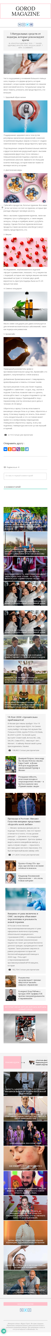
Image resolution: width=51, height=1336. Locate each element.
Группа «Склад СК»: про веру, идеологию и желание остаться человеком (31, 865)
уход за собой (35, 45)
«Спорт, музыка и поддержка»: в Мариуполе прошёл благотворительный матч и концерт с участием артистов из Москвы (25, 551)
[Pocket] (14, 449)
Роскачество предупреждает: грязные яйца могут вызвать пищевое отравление (29, 981)
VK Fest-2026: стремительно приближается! (23, 718)
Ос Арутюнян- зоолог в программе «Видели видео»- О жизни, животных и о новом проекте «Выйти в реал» (25, 1190)
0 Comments (28, 48)
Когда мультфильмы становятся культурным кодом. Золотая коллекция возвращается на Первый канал (24, 704)
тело (30, 43)
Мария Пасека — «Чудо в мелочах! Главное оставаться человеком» (25, 1266)
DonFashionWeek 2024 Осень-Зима (25, 1143)
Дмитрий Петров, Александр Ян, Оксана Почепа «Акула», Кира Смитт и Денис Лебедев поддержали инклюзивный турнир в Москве (25, 525)
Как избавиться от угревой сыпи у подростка (25, 1167)
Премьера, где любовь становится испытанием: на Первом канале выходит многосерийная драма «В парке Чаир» (24, 679)
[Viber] (18, 449)
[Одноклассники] (10, 449)
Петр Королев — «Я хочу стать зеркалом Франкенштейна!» (25, 1291)
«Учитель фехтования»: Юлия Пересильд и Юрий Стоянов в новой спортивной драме (25, 602)
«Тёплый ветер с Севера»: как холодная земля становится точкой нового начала (25, 656)
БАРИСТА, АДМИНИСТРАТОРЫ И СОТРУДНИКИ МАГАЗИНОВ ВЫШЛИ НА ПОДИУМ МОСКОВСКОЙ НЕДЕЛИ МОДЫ (25, 1091)
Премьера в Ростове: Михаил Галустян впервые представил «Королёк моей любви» (24, 821)
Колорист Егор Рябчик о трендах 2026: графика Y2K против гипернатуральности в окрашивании (31, 995)
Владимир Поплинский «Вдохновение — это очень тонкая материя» (30, 878)
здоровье (12, 45)
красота (19, 45)
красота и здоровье (19, 43)
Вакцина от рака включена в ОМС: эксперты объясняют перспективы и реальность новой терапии (23, 917)
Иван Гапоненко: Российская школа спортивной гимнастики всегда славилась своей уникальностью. (25, 1116)
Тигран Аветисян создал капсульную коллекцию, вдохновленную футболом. (25, 1241)
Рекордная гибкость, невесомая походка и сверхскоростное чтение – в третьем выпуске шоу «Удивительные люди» (25, 576)
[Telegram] (27, 449)
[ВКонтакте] (5, 449)
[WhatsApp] (22, 449)
